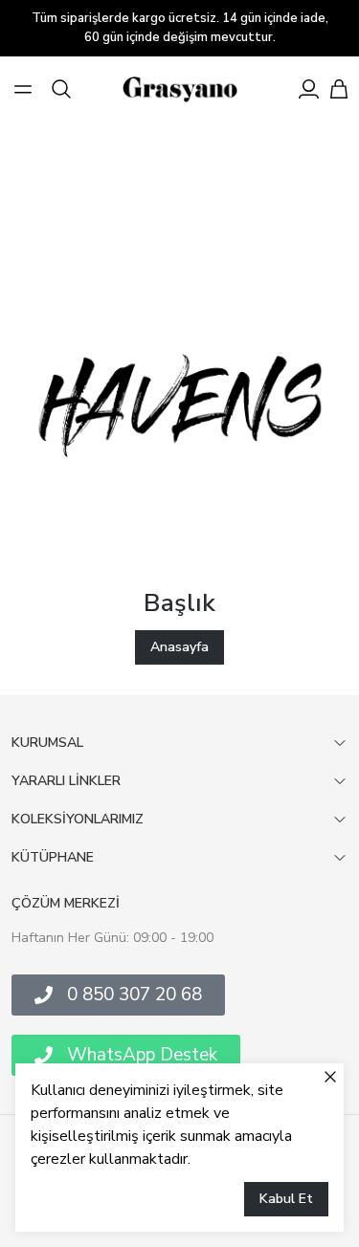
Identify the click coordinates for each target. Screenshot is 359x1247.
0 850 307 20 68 (134, 994)
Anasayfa (179, 647)
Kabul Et (286, 1199)
